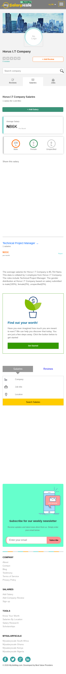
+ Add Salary (33, 109)
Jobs (53, 83)
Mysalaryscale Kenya (13, 648)
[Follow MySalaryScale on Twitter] (13, 661)
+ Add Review (48, 59)
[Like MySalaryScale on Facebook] (5, 661)
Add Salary (8, 594)
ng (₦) (51, 4)
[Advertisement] (33, 201)
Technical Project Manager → (21, 243)
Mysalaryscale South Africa (16, 641)
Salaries (33, 83)
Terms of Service (11, 576)
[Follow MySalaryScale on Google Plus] (20, 661)
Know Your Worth (11, 616)
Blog (5, 569)
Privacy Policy (9, 580)
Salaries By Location (12, 619)
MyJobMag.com (15, 665)
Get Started (33, 346)
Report (60, 253)
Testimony (7, 573)
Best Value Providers (44, 665)
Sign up (6, 601)
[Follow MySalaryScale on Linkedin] (28, 661)
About (5, 562)
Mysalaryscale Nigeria (13, 651)
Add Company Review (13, 598)
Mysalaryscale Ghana (13, 644)
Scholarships (9, 626)
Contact (6, 565)
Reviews (13, 83)
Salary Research (11, 623)
